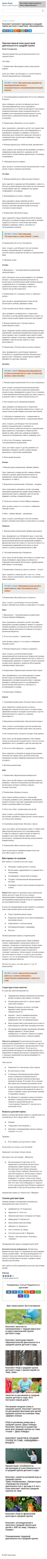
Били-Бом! (7, 3)
